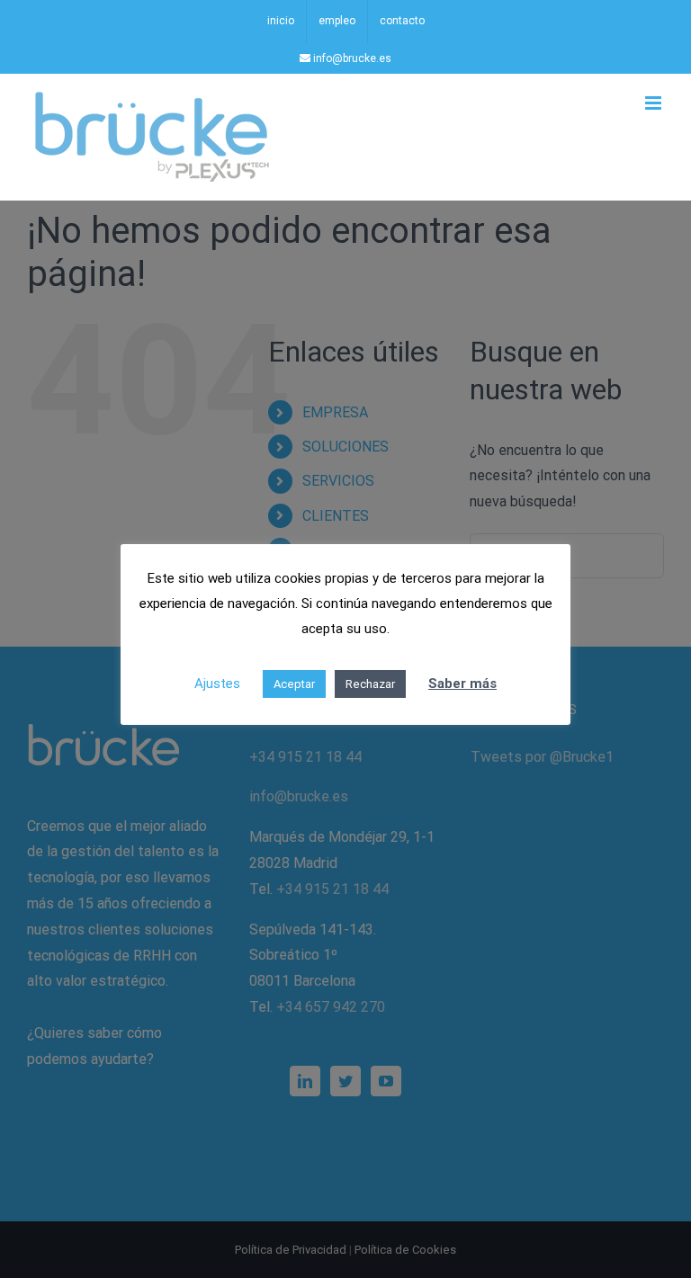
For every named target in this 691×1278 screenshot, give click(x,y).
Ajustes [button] (217, 683)
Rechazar (370, 684)
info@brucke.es (350, 58)
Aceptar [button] (294, 684)
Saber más (462, 683)
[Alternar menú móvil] (654, 103)
